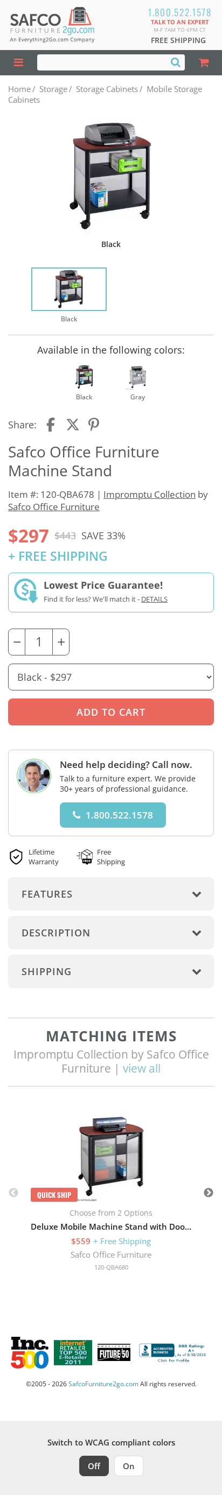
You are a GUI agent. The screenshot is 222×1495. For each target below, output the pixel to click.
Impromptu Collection (149, 494)
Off (94, 1466)
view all (142, 1068)
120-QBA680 (111, 1267)
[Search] (176, 62)
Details (154, 599)
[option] (69, 296)
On (129, 1466)
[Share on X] (73, 425)
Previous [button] (13, 1193)
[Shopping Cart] (203, 62)
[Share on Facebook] (51, 425)
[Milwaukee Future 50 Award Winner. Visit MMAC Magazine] (114, 1352)
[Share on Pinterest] (94, 425)
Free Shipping (178, 40)
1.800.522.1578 (180, 12)
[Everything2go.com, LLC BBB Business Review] (174, 1353)
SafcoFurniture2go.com (103, 1383)
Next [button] (208, 1193)
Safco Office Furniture (54, 506)
